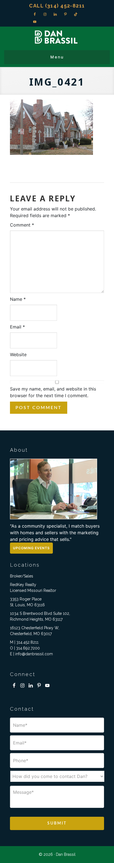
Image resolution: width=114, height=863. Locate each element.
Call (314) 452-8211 (57, 6)
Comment (22, 225)
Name (18, 299)
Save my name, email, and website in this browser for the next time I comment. (53, 392)
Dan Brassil (57, 37)
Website (18, 354)
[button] (57, 57)
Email (17, 327)
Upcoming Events (31, 548)
